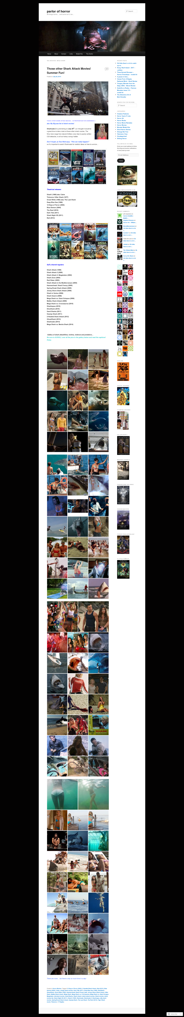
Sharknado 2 (88, 998)
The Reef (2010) (92, 1000)
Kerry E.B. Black (128, 256)
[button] (57, 359)
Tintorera (54, 1002)
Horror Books (121, 120)
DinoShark (101, 990)
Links (71, 54)
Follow (121, 161)
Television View (122, 134)
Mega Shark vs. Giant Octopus (99, 994)
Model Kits (79, 54)
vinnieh (125, 244)
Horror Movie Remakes (124, 123)
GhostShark (50, 992)
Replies (61, 1002)
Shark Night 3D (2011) (60, 998)
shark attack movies (88, 996)
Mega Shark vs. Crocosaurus (81, 994)
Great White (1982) (60, 992)
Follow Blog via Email (125, 144)
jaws (85, 992)
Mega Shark (67, 994)
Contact (63, 54)
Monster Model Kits (123, 127)
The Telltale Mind (128, 250)
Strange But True (122, 132)
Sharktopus (95, 998)
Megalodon (50, 996)
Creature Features (123, 114)
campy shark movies (66, 990)
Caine (58, 990)
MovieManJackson (129, 226)
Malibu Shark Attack (57, 994)
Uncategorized (122, 136)
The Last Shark (82, 1000)
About (56, 54)
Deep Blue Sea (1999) (90, 990)
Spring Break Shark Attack (60, 1000)
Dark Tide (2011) (79, 990)
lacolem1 (126, 233)
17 (107, 69)
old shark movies (59, 996)
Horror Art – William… (130, 222)
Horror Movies (57, 988)
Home (49, 54)
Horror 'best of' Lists (124, 116)
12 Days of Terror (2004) (74, 988)
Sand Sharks (69, 996)
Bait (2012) (100, 988)
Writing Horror (122, 138)
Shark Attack (78, 996)
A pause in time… (123, 77)
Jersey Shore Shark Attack (96, 992)
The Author (89, 54)
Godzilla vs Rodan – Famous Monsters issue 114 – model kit (126, 90)
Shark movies (99, 996)
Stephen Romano (128, 220)
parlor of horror (58, 11)
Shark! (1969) (72, 998)
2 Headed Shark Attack (89, 988)
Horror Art (120, 118)
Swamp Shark (73, 1000)
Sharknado (80, 998)
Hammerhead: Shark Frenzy (75, 992)
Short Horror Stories (124, 129)
